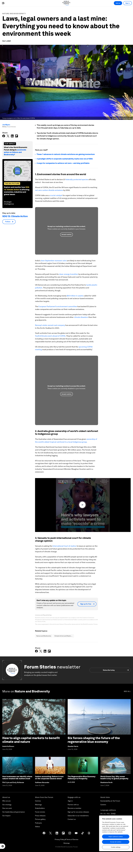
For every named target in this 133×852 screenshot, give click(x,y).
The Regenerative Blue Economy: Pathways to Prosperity (82, 777)
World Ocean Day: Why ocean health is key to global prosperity (114, 777)
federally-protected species (77, 179)
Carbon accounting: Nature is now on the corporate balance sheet (49, 777)
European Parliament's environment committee (57, 306)
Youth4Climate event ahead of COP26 (50, 336)
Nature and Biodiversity (14, 14)
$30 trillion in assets (75, 296)
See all (127, 691)
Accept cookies (66, 234)
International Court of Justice (64, 546)
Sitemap (66, 843)
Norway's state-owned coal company (50, 325)
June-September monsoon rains (54, 261)
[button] (83, 505)
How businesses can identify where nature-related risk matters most (17, 777)
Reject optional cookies (116, 836)
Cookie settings (115, 847)
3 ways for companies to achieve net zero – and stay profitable (63, 163)
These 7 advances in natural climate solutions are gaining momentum (66, 154)
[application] (83, 505)
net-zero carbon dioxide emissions (49, 190)
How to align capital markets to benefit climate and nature (31, 740)
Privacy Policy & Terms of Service (66, 839)
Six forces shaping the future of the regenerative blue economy (94, 740)
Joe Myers (6, 125)
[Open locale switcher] (2, 846)
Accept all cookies (115, 842)
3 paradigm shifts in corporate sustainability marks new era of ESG (65, 159)
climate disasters (81, 317)
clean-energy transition (68, 274)
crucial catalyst (56, 195)
